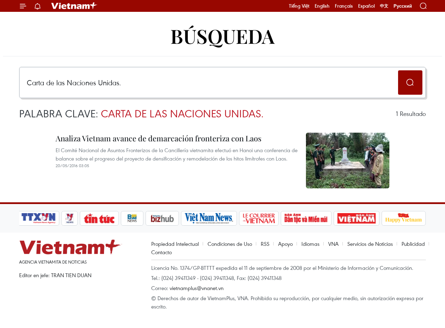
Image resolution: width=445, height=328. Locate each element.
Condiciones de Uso (230, 243)
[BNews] (132, 218)
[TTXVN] (38, 218)
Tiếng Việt (299, 6)
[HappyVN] (403, 218)
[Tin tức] (99, 218)
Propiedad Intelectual (175, 243)
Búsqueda (222, 36)
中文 (384, 5)
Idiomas (310, 243)
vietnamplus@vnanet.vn (197, 287)
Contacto (161, 252)
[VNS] (209, 218)
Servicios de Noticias (370, 243)
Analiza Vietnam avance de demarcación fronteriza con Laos (158, 138)
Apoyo (285, 243)
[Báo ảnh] (356, 218)
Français (344, 6)
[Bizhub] (162, 218)
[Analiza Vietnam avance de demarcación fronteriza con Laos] (347, 160)
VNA (333, 243)
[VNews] (70, 218)
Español (366, 6)
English (322, 6)
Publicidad (413, 243)
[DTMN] (306, 218)
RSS (265, 243)
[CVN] (258, 218)
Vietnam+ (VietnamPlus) (74, 6)
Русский (403, 6)
